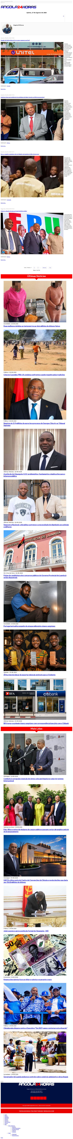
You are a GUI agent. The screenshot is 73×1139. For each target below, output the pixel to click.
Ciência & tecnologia (16, 1128)
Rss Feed (34, 1111)
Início (6, 1114)
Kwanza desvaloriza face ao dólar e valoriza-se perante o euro (28, 979)
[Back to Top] (2, 1082)
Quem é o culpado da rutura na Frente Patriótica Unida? (14, 211)
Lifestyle (14, 1130)
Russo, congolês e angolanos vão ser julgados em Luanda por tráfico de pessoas (20, 154)
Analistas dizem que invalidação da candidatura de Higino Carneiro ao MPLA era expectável (22, 97)
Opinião (8, 86)
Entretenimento (15, 1129)
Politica (8, 143)
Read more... (3, 89)
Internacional (7, 1122)
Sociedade (9, 199)
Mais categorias (11, 1125)
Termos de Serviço (25, 1111)
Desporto (6, 1120)
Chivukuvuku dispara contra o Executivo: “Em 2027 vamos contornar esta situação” (35, 1028)
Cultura (6, 1123)
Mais (6, 1124)
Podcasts (40, 1111)
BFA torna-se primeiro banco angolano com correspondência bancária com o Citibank (36, 723)
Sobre (9, 1133)
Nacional (14, 1127)
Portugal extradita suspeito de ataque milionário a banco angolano (29, 626)
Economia (7, 1118)
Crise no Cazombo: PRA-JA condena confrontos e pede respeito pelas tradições (34, 375)
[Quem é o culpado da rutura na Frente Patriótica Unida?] (32, 233)
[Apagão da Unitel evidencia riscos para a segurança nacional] (32, 62)
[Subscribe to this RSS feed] (64, 16)
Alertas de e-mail (49, 1111)
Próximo (44, 267)
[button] (2, 1137)
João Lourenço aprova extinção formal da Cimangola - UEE (26, 931)
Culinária (14, 1131)
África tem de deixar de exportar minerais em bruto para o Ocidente (29, 675)
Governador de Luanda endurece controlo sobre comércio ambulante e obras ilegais (36, 1077)
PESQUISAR (14, 1134)
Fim (50, 267)
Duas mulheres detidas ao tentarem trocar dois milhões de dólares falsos (32, 326)
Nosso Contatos (15, 1135)
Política (6, 1116)
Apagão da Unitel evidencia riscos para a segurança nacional (15, 40)
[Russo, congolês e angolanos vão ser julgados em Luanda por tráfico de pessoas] (32, 176)
